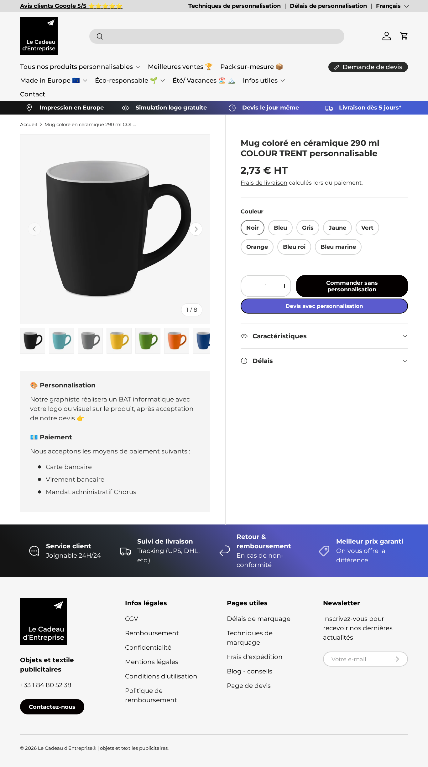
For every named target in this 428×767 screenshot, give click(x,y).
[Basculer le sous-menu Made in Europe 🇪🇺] (85, 80)
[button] (404, 36)
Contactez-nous (52, 706)
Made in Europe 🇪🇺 (50, 80)
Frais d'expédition (255, 657)
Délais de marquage (258, 618)
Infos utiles (260, 80)
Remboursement (152, 633)
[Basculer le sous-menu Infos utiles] (282, 80)
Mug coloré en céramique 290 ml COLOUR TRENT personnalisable (91, 124)
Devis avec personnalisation (324, 306)
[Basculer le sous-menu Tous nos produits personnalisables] (138, 66)
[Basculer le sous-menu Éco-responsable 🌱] (162, 80)
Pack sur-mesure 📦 (251, 66)
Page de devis (249, 685)
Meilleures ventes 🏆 (180, 66)
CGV (131, 618)
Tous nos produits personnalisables (76, 66)
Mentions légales (151, 662)
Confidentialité (148, 647)
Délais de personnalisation (328, 6)
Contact (32, 94)
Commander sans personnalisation (352, 286)
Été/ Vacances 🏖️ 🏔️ (204, 80)
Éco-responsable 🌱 (126, 80)
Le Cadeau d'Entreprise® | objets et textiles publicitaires (103, 748)
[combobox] (217, 36)
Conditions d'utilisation (161, 676)
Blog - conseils (249, 671)
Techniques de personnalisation (234, 6)
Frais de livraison (264, 182)
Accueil (28, 124)
